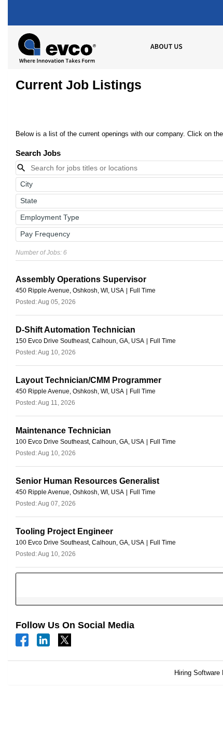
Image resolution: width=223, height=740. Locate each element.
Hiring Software (197, 673)
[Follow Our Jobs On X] (64, 639)
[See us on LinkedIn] (43, 639)
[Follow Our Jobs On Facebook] (22, 639)
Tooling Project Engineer (64, 531)
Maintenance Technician (63, 430)
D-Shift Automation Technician (75, 329)
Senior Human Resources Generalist (87, 481)
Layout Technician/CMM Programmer (88, 380)
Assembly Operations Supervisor (81, 279)
